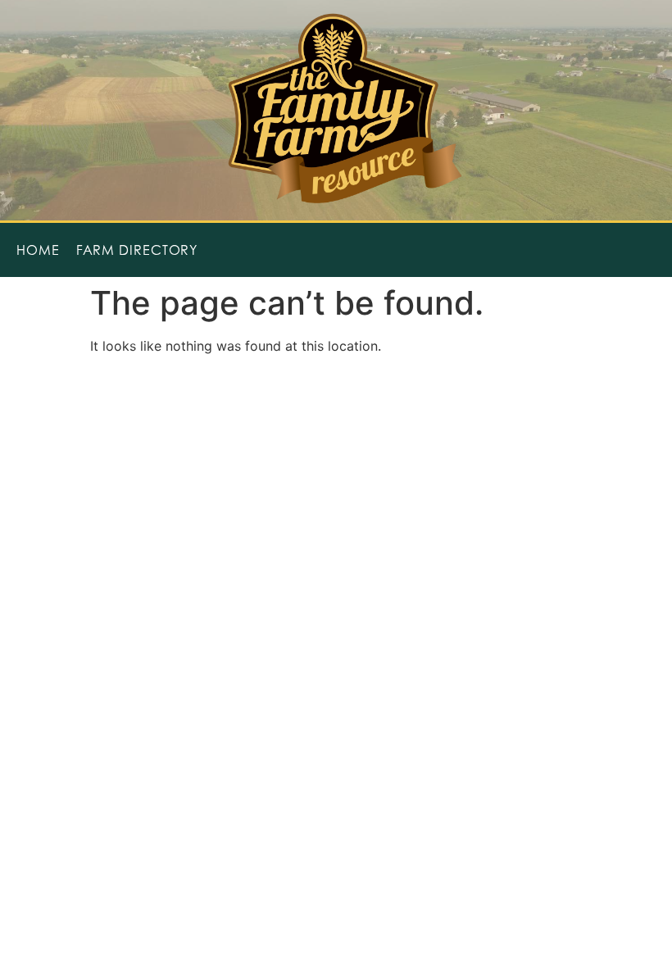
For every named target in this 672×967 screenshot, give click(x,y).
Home (38, 250)
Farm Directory (137, 250)
